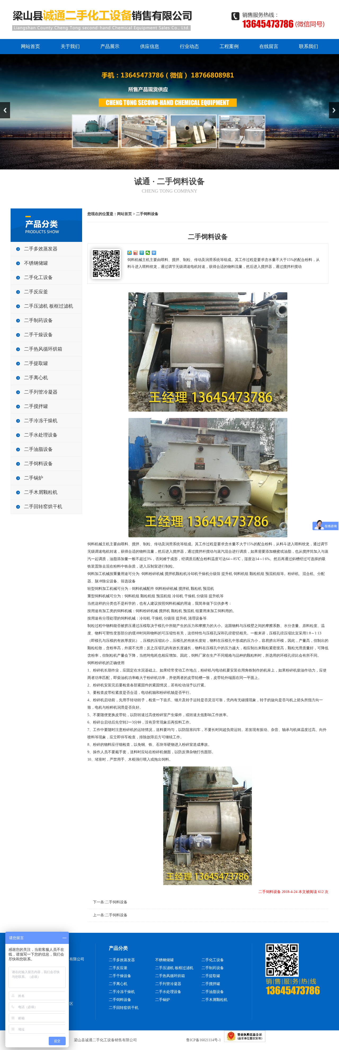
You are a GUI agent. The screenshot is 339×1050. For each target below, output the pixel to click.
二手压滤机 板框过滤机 (48, 306)
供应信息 (149, 46)
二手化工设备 (38, 277)
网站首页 (30, 46)
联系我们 (308, 46)
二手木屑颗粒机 (40, 492)
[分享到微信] (148, 253)
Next (334, 110)
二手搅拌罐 (36, 406)
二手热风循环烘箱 (43, 349)
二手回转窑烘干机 (43, 506)
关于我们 (70, 46)
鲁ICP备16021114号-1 (203, 1040)
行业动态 (189, 46)
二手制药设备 (38, 320)
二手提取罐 (36, 363)
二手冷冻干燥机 (40, 420)
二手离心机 (36, 377)
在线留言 (268, 46)
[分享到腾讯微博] (142, 253)
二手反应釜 (36, 291)
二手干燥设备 (38, 334)
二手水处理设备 (40, 435)
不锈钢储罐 (36, 263)
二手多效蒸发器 (40, 248)
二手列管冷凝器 (40, 392)
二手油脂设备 (38, 449)
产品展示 (109, 46)
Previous (5, 110)
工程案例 (229, 46)
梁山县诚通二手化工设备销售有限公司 (105, 1040)
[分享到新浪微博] (135, 253)
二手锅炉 (33, 478)
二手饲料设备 (38, 463)
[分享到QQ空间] (129, 253)
